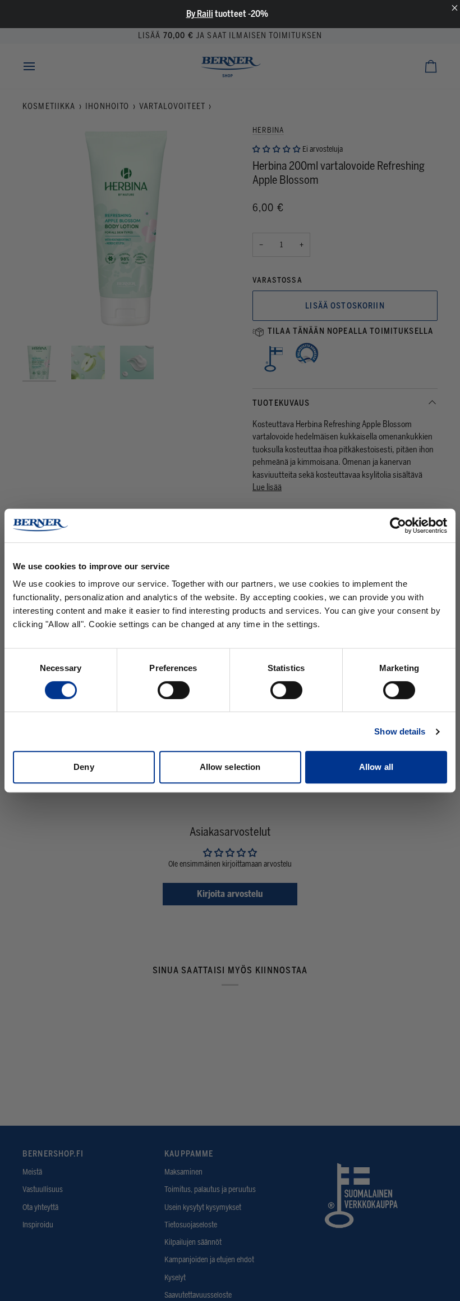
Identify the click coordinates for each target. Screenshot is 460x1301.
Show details (399, 731)
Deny (83, 767)
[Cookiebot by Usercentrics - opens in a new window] (398, 525)
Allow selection (230, 767)
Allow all (376, 767)
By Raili (199, 13)
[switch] (174, 690)
